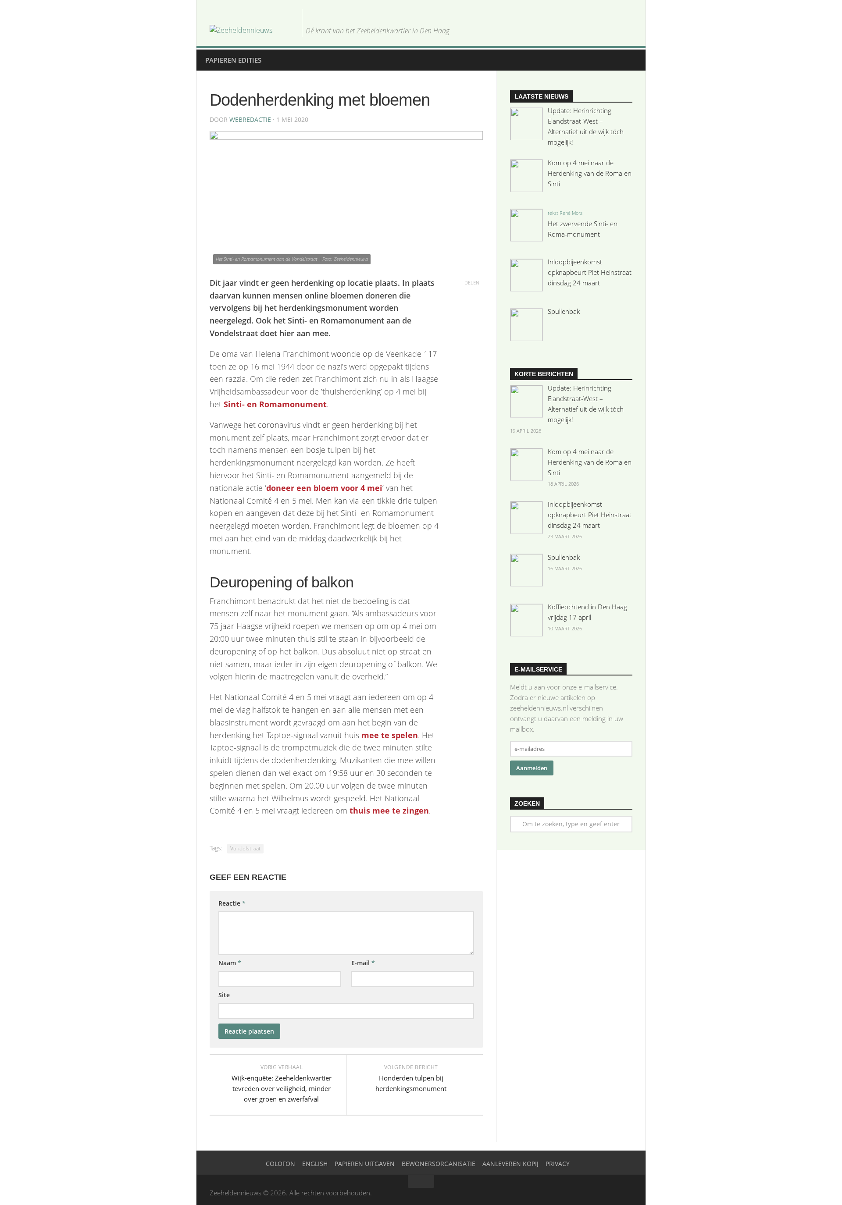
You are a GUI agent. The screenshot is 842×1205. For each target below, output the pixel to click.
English (315, 1163)
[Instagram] (613, 30)
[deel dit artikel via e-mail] (472, 333)
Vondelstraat (245, 848)
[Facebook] (599, 30)
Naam (229, 963)
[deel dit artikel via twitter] (472, 295)
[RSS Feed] (627, 30)
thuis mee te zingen (389, 810)
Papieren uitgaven (365, 1163)
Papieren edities (233, 60)
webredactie (250, 119)
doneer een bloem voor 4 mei (324, 488)
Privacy (558, 1163)
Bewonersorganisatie (438, 1163)
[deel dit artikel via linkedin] (472, 320)
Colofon (280, 1163)
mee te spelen (389, 735)
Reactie (232, 903)
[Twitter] (585, 30)
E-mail (363, 963)
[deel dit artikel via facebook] (472, 307)
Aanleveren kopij (510, 1163)
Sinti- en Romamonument (275, 404)
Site (224, 995)
